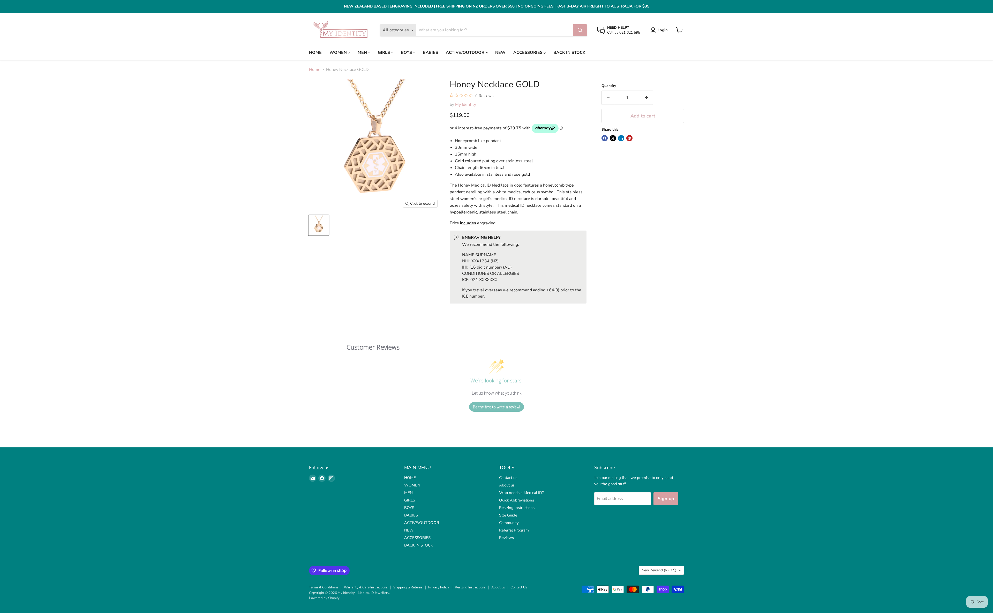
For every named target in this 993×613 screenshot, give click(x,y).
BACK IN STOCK (569, 52)
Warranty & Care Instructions (366, 587)
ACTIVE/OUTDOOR (465, 52)
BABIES (430, 52)
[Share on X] (613, 138)
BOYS (407, 52)
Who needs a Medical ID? (521, 492)
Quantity (608, 86)
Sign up (666, 499)
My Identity (465, 104)
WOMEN (338, 52)
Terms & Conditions (323, 587)
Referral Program (514, 530)
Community (509, 522)
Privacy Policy (438, 587)
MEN (363, 52)
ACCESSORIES (528, 52)
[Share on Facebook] (604, 138)
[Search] (580, 30)
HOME (315, 52)
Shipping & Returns (408, 587)
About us (507, 485)
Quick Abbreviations (516, 500)
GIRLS (384, 52)
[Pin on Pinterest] (629, 138)
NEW (500, 52)
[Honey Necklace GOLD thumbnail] (319, 225)
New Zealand (659, 570)
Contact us (508, 477)
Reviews (506, 537)
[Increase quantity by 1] (646, 98)
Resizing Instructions (517, 507)
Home (314, 69)
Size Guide (508, 515)
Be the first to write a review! (496, 406)
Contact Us (518, 587)
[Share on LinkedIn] (621, 138)
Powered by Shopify (324, 598)
